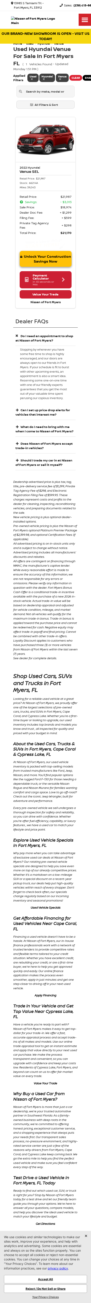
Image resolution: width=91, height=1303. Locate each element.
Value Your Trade (45, 1083)
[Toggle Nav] (85, 20)
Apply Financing (45, 995)
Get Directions (45, 1224)
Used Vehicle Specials (46, 907)
